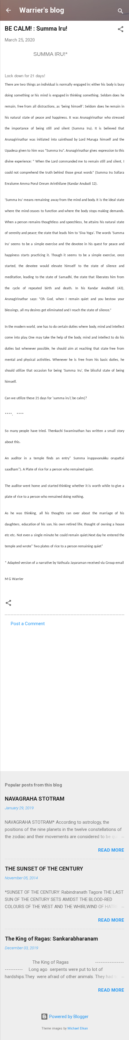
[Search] (120, 12)
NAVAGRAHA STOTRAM (34, 798)
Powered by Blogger (68, 1016)
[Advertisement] (64, 697)
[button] (120, 30)
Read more (111, 850)
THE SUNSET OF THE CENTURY (44, 868)
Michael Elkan (78, 1028)
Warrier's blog (41, 10)
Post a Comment (28, 623)
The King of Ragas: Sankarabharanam (51, 938)
